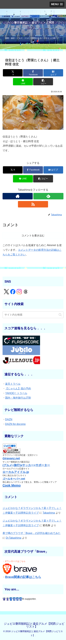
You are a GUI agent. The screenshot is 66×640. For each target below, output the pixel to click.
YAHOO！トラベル (16, 393)
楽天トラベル (13, 383)
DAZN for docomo (15, 424)
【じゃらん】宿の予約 (18, 388)
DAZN (8, 419)
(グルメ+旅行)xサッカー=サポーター (26, 465)
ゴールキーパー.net (14, 478)
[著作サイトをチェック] (18, 196)
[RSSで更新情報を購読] (33, 204)
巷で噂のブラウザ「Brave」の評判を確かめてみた (32, 533)
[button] (43, 81)
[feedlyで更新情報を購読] (48, 196)
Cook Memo (12, 485)
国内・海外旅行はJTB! (18, 397)
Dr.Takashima (13, 537)
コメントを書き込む (33, 235)
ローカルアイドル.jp (16, 472)
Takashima (49, 512)
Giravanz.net (11, 458)
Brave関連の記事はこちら (23, 577)
